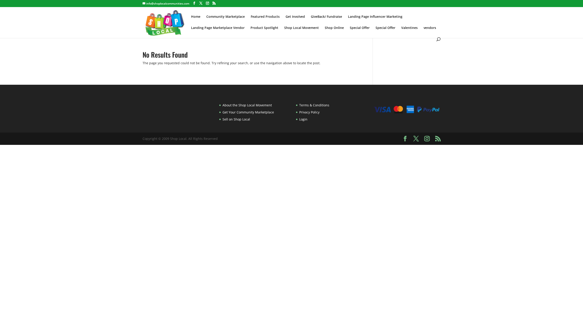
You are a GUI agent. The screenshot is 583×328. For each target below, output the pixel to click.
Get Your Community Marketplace (248, 112)
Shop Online (334, 28)
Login (303, 119)
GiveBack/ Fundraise (326, 17)
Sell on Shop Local (236, 119)
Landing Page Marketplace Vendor (218, 28)
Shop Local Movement (301, 28)
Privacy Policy (309, 112)
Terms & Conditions (314, 105)
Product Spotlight (264, 28)
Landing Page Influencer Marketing (375, 17)
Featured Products (265, 17)
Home (195, 17)
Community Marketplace (225, 17)
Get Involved (295, 17)
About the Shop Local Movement (247, 105)
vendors (430, 28)
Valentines (409, 28)
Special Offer (360, 28)
